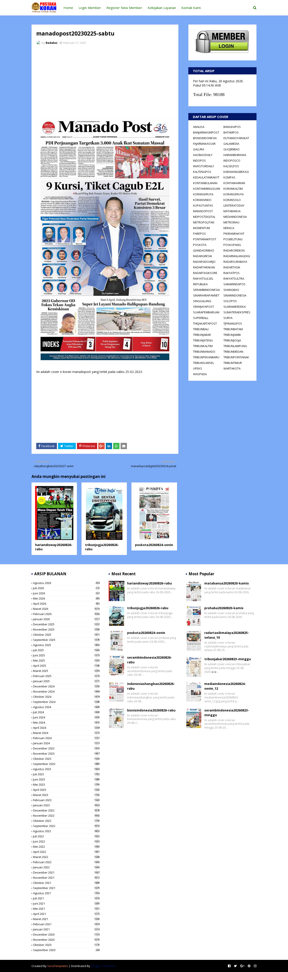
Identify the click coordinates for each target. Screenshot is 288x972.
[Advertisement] (105, 82)
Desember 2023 (66, 748)
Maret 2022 (66, 857)
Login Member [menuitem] (90, 7)
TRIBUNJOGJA (232, 340)
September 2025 (66, 640)
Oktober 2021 (66, 883)
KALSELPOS (231, 166)
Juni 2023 (66, 779)
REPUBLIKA (200, 284)
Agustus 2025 (66, 645)
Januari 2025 (66, 681)
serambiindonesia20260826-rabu (149, 659)
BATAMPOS (231, 132)
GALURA (198, 149)
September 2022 (66, 826)
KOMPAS (229, 177)
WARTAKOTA (232, 368)
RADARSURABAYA (235, 262)
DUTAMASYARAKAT (236, 138)
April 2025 (66, 666)
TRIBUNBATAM (233, 329)
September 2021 (66, 888)
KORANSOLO (232, 200)
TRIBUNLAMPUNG (235, 346)
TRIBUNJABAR (202, 335)
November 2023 (66, 753)
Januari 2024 (66, 743)
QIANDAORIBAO (203, 250)
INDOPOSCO (231, 160)
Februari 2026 (66, 614)
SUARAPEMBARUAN (206, 312)
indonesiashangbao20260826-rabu (151, 686)
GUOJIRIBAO (231, 149)
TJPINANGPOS (232, 323)
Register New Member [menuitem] (124, 7)
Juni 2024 (66, 717)
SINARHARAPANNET (206, 295)
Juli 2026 (66, 588)
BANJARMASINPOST (206, 132)
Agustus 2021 (66, 893)
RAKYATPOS (231, 273)
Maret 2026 (66, 609)
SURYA (227, 318)
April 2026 (66, 604)
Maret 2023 (66, 795)
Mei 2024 (66, 722)
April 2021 (66, 914)
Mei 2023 (66, 785)
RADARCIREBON (234, 250)
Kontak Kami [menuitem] (191, 7)
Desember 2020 (66, 934)
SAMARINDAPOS (234, 284)
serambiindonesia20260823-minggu (226, 712)
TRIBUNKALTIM (203, 346)
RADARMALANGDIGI (236, 256)
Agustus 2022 (66, 831)
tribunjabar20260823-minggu (227, 659)
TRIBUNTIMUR (232, 363)
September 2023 (66, 764)
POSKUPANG (232, 245)
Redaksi (51, 43)
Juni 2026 (66, 593)
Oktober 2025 (66, 635)
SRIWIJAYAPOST (203, 307)
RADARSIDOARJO (204, 262)
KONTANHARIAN (234, 183)
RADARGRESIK (202, 256)
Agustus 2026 (66, 583)
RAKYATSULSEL (203, 278)
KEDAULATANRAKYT (206, 177)
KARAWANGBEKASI (236, 172)
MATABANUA (232, 211)
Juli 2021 (66, 898)
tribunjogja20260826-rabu (147, 608)
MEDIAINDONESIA (235, 217)
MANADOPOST (203, 211)
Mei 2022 (66, 847)
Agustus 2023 (66, 769)
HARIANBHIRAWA (234, 155)
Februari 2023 (66, 800)
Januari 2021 (66, 929)
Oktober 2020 (66, 945)
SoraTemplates (57, 966)
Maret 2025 (66, 671)
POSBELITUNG (233, 239)
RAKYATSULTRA (233, 278)
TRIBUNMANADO (204, 352)
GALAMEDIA (231, 144)
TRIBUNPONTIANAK (236, 357)
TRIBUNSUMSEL (203, 363)
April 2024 (66, 728)
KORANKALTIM (233, 189)
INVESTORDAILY (203, 166)
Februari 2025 (66, 676)
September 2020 (66, 950)
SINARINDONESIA (234, 295)
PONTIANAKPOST (204, 239)
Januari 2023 (66, 805)
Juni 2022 (66, 841)
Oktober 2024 (66, 697)
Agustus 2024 (66, 707)
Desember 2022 (66, 810)
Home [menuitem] (68, 7)
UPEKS (197, 368)
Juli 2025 (66, 650)
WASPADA (200, 374)
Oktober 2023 (66, 759)
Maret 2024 (66, 733)
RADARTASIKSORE (205, 273)
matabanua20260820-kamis (226, 583)
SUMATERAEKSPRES (236, 312)
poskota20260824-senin (154, 545)
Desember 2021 (66, 872)
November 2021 (66, 878)
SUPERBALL (200, 318)
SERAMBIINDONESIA (206, 290)
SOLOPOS (230, 301)
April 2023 (66, 790)
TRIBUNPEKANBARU (206, 357)
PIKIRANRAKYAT (233, 234)
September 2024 (66, 702)
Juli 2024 (66, 712)
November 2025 (66, 629)
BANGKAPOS (232, 127)
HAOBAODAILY (202, 155)
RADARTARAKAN (204, 267)
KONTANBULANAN (205, 183)
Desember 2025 (66, 624)
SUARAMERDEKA (234, 307)
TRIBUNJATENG (203, 340)
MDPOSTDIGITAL (204, 217)
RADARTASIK (231, 267)
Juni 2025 (66, 655)
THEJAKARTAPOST (205, 323)
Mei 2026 (66, 598)
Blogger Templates (103, 966)
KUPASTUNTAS (203, 205)
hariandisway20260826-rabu (149, 583)
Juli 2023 (66, 774)
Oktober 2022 (66, 821)
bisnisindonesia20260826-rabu (151, 710)
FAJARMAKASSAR (204, 144)
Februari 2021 (66, 924)
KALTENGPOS (202, 172)
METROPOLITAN (203, 222)
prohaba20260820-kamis (223, 608)
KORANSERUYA (203, 194)
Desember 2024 (66, 686)
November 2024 (66, 691)
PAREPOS (199, 234)
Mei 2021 (66, 909)
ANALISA (198, 127)
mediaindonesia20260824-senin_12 (225, 686)
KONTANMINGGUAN (206, 189)
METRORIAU (231, 222)
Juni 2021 (66, 903)
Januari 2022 (66, 867)
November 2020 (66, 940)
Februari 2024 (66, 738)
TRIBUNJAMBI (232, 335)
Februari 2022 (66, 862)
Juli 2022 (66, 836)
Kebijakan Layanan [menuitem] (162, 7)
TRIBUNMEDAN (233, 352)
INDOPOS (199, 160)
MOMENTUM (201, 228)
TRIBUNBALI (201, 329)
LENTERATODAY (233, 205)
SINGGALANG (202, 301)
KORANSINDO (202, 200)
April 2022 (66, 852)
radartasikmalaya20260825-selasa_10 (226, 635)
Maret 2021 (66, 919)
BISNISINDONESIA (205, 138)
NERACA (228, 228)
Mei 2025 (66, 660)
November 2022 (66, 816)
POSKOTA (199, 245)
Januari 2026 (66, 619)
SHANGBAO (231, 290)
